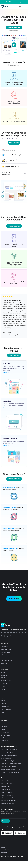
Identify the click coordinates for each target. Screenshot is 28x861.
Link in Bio (4, 663)
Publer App (10, 827)
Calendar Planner (6, 649)
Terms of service (5, 849)
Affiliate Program (6, 735)
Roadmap (3, 712)
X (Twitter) (4, 683)
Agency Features (6, 658)
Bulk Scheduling (5, 652)
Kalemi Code (8, 856)
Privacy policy (4, 852)
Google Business (6, 681)
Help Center (4, 701)
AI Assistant (4, 646)
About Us (3, 724)
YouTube (3, 689)
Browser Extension (6, 660)
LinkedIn (3, 678)
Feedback (4, 738)
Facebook (4, 672)
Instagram (4, 675)
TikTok (3, 686)
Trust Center (4, 741)
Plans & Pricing (5, 732)
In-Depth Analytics (6, 655)
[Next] (24, 316)
